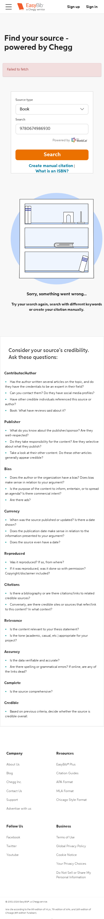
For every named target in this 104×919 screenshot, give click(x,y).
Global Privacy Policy (71, 846)
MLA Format (65, 791)
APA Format (64, 782)
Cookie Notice (66, 855)
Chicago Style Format (71, 800)
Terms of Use (65, 837)
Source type (24, 100)
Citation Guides (67, 773)
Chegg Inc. (14, 782)
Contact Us (14, 791)
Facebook (13, 837)
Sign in (92, 7)
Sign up (73, 7)
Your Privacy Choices (71, 864)
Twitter (11, 846)
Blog (9, 773)
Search (20, 119)
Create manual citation (51, 166)
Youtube (12, 855)
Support (12, 800)
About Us (12, 764)
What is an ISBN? (52, 171)
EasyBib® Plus (65, 764)
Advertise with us (18, 808)
